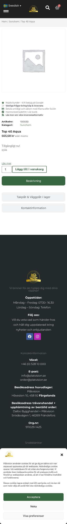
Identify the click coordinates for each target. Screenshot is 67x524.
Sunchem (14, 21)
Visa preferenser (33, 515)
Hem (4, 21)
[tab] (33, 180)
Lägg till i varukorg (29, 169)
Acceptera (33, 497)
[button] (62, 454)
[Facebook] (29, 336)
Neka (33, 506)
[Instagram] (37, 336)
